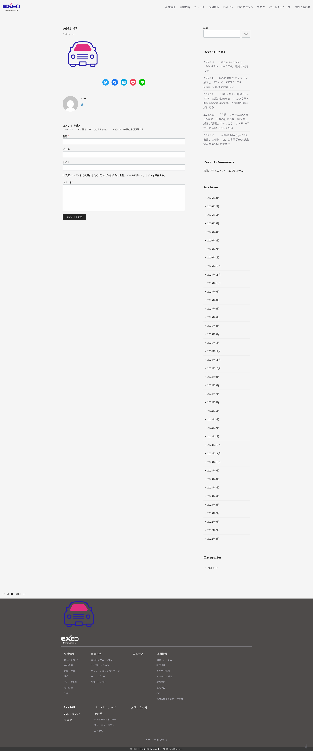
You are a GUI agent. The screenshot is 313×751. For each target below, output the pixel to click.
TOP (305, 746)
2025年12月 (214, 266)
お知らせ (212, 568)
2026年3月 (213, 240)
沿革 (66, 676)
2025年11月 (214, 274)
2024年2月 (213, 428)
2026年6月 (213, 215)
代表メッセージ (72, 659)
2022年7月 (213, 530)
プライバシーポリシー (105, 725)
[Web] (82, 104)
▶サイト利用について (156, 739)
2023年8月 (213, 479)
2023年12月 (214, 445)
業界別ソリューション (102, 659)
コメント (68, 182)
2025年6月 (213, 308)
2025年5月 (213, 317)
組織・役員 (69, 670)
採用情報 (214, 7)
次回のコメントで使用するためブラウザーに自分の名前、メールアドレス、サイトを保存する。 (115, 175)
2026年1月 (213, 257)
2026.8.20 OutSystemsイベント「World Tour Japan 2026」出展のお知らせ (225, 66)
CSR (66, 693)
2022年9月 (213, 521)
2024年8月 (213, 385)
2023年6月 (213, 496)
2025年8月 (213, 300)
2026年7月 (213, 206)
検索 (205, 28)
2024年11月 (214, 359)
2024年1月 (213, 436)
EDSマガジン (245, 7)
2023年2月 (213, 513)
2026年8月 (213, 198)
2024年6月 (213, 402)
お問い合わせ (302, 7)
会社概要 (68, 665)
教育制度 (160, 682)
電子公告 (68, 687)
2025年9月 (213, 291)
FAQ (158, 693)
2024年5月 (213, 411)
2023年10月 (214, 462)
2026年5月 (213, 223)
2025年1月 (213, 342)
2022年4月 (213, 538)
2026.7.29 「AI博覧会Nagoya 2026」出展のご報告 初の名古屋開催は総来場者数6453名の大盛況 (226, 139)
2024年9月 (213, 377)
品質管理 (98, 730)
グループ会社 (70, 682)
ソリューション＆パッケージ (105, 670)
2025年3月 (213, 334)
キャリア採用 (163, 670)
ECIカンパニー (98, 676)
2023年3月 (213, 504)
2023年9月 (213, 470)
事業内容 (185, 7)
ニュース (199, 7)
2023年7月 (213, 487)
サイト (66, 162)
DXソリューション (100, 665)
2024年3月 (213, 419)
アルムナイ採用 (164, 676)
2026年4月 (213, 232)
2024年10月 (214, 368)
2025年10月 (214, 283)
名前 (66, 136)
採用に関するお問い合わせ (169, 698)
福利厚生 (160, 687)
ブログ (261, 7)
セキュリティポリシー (105, 719)
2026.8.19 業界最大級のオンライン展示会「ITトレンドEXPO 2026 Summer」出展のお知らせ (225, 82)
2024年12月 (214, 351)
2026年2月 (213, 249)
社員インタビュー (165, 659)
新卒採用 (160, 665)
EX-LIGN (228, 7)
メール (67, 149)
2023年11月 (214, 453)
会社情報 (170, 7)
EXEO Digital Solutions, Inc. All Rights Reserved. (158, 749)
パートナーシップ (279, 7)
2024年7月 (213, 393)
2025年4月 (213, 325)
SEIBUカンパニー (99, 682)
